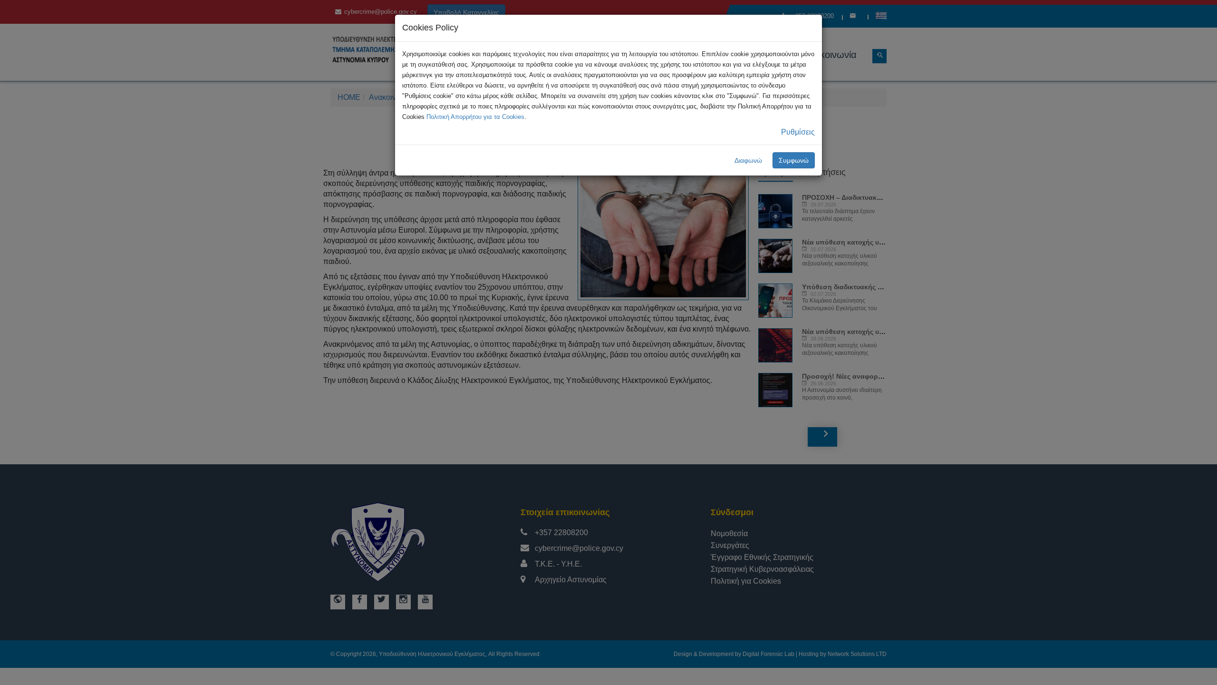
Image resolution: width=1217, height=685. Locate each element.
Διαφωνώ (748, 160)
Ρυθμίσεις (798, 132)
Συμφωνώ (794, 160)
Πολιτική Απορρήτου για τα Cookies (475, 116)
